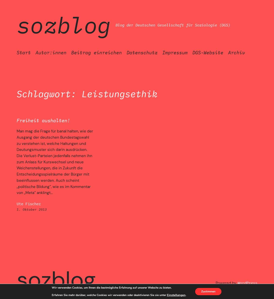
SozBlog (64, 25)
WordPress (247, 282)
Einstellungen (176, 295)
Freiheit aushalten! (43, 120)
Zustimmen (208, 291)
